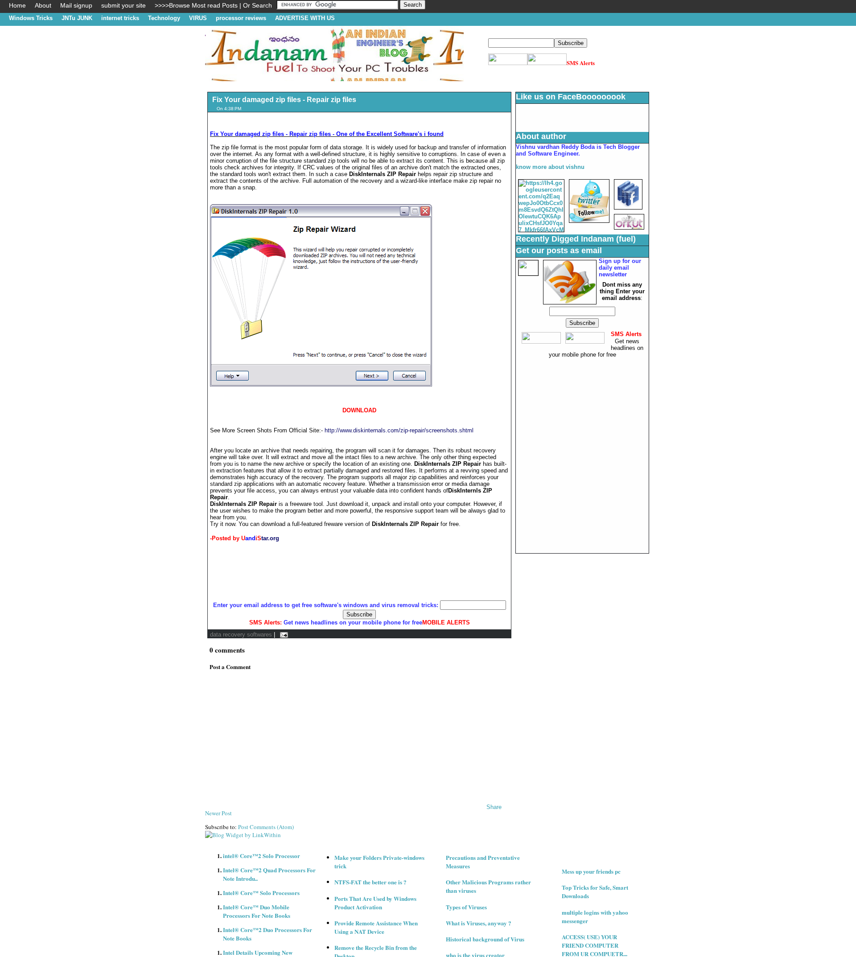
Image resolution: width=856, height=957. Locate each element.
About (43, 5)
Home (17, 5)
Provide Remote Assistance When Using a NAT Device (376, 927)
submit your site (123, 5)
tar (264, 538)
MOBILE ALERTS (446, 622)
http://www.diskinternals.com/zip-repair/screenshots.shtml (399, 430)
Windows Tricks (31, 18)
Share (494, 807)
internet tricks (120, 18)
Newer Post (218, 813)
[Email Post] (282, 634)
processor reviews (241, 18)
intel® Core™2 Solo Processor (261, 855)
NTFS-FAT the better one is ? (370, 882)
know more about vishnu (550, 167)
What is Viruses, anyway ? (478, 923)
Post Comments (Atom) (266, 827)
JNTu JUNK (77, 18)
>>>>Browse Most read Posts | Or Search (213, 5)
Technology (164, 18)
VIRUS (198, 18)
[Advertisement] (367, 84)
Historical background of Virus (485, 939)
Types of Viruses (466, 907)
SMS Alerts (581, 62)
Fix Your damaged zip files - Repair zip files (284, 99)
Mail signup (76, 5)
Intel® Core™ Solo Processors (261, 892)
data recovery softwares (241, 634)
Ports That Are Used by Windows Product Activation (375, 902)
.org (273, 538)
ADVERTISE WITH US (305, 18)
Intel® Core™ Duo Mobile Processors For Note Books (256, 911)
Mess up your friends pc (591, 871)
